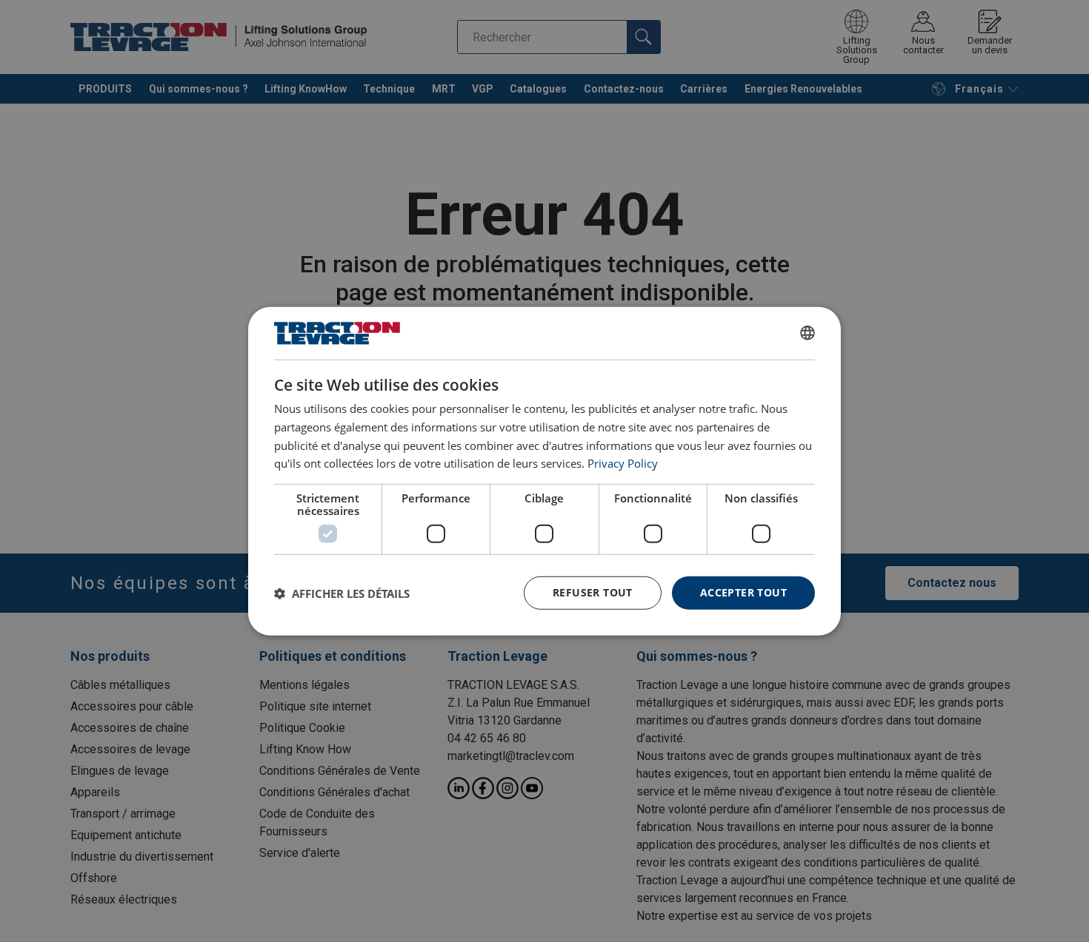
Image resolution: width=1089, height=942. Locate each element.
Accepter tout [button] (743, 592)
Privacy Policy (622, 463)
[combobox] (807, 333)
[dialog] (544, 470)
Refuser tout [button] (593, 592)
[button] (342, 593)
